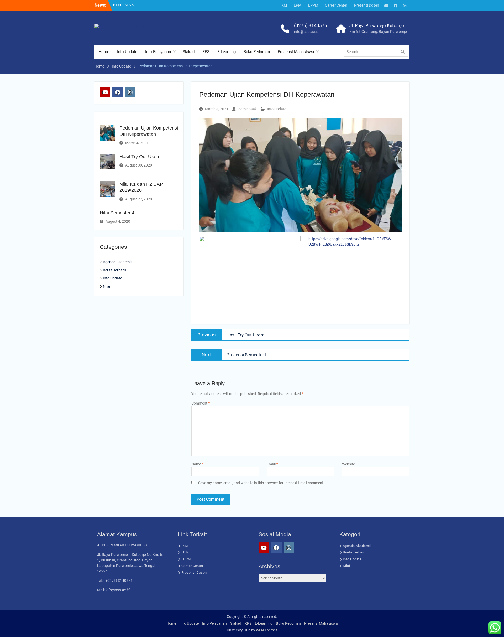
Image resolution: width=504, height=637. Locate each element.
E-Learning (226, 51)
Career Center (336, 5)
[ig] (404, 5)
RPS (205, 51)
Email (272, 464)
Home (103, 51)
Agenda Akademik (117, 262)
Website (348, 464)
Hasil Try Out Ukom (139, 156)
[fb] (395, 5)
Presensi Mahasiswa (296, 51)
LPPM (313, 5)
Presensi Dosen (366, 5)
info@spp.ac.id (306, 31)
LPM (297, 5)
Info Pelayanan (158, 51)
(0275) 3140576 (310, 25)
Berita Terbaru (114, 270)
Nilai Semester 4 (117, 212)
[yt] (386, 5)
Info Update (127, 51)
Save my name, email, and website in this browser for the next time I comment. (261, 483)
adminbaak (247, 109)
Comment (200, 403)
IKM (283, 5)
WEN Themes (266, 630)
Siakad (189, 51)
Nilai (106, 286)
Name (197, 464)
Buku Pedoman (257, 51)
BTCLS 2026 (123, 5)
